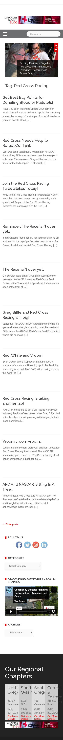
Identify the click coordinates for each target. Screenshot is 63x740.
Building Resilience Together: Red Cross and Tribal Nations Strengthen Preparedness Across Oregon (35, 68)
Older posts (12, 524)
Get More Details (13, 717)
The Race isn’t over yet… (23, 269)
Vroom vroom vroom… (22, 441)
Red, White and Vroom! (23, 355)
